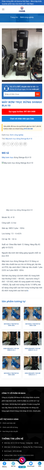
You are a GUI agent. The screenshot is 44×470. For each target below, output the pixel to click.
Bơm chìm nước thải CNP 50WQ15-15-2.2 (32, 349)
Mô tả (5, 152)
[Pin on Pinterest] (21, 144)
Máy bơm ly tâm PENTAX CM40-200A (11, 324)
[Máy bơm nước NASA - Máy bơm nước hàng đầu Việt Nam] (22, 9)
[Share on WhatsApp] (4, 144)
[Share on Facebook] (8, 144)
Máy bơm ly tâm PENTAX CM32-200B (11, 374)
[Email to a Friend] (17, 144)
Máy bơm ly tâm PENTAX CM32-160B (32, 324)
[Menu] (3, 9)
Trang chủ (14, 17)
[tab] (22, 153)
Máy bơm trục (7, 157)
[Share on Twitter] (12, 144)
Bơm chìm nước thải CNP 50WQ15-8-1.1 (32, 374)
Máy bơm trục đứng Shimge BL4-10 (19, 139)
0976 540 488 (28, 129)
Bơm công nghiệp (27, 17)
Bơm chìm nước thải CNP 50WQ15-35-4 (11, 349)
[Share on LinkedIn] (25, 144)
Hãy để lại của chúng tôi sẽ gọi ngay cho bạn (24, 88)
